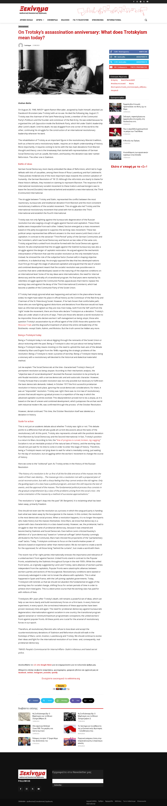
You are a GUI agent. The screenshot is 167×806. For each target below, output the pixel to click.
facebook (22, 672)
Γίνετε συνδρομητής (138, 67)
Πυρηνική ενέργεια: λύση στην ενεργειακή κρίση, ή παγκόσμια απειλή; (90, 740)
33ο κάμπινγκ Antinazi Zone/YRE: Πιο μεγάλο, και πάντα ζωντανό (42, 728)
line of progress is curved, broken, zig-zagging (78, 440)
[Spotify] (140, 1)
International (23, 26)
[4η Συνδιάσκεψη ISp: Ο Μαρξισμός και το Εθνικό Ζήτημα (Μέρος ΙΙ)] (24, 716)
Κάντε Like (143, 52)
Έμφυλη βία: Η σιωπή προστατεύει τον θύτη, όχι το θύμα (134, 106)
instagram (38, 672)
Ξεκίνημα (27, 45)
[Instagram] (137, 1)
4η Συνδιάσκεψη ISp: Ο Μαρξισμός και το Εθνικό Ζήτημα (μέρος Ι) (88, 716)
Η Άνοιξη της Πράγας (131, 141)
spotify (54, 672)
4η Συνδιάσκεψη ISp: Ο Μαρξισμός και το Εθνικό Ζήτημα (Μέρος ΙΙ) (42, 716)
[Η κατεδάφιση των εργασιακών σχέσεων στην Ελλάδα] (115, 155)
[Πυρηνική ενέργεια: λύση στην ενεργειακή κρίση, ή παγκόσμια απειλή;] (70, 741)
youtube (46, 672)
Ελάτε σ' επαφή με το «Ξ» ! (129, 166)
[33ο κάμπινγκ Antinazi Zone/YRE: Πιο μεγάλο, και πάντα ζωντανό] (24, 729)
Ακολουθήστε (141, 57)
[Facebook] (133, 1)
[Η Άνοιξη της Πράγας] (115, 143)
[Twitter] (144, 1)
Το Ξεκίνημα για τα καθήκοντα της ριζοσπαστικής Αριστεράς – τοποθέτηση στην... (90, 728)
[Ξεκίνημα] (21, 45)
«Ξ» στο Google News (42, 665)
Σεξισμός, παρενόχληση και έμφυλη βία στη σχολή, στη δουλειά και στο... (134, 119)
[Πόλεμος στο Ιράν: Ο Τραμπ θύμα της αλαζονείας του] (24, 741)
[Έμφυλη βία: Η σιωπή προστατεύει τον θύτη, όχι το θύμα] (115, 107)
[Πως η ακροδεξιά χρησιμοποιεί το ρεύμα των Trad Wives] (115, 132)
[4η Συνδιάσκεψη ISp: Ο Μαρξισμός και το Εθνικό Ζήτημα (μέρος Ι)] (70, 716)
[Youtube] (147, 1)
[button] (146, 20)
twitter (30, 672)
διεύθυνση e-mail (59, 778)
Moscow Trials (25, 325)
